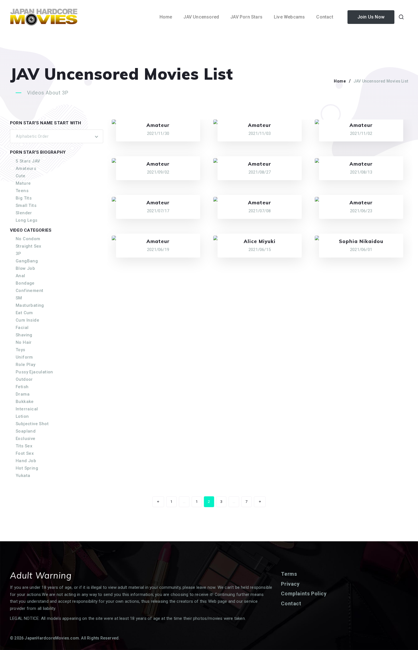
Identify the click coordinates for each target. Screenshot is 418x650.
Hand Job (26, 460)
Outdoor (24, 379)
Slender (24, 212)
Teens (22, 190)
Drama (23, 394)
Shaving (24, 335)
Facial (22, 327)
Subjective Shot (32, 423)
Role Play (26, 364)
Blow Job (25, 268)
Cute (21, 175)
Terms (289, 574)
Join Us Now (370, 17)
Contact (324, 17)
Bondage (25, 283)
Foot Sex (25, 453)
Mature (23, 183)
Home (166, 17)
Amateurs (26, 168)
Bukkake (25, 401)
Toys (20, 349)
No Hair (24, 342)
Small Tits (26, 205)
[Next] (260, 501)
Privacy (290, 584)
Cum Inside (27, 320)
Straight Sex (29, 246)
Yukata (23, 475)
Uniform (24, 357)
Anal (20, 275)
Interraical (27, 409)
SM (19, 298)
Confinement (29, 290)
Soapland (26, 431)
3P (18, 253)
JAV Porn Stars (246, 17)
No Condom (28, 238)
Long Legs (27, 220)
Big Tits (24, 198)
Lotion (22, 416)
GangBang (27, 261)
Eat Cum (24, 312)
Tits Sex (24, 446)
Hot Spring (27, 468)
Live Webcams (289, 17)
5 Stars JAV (28, 161)
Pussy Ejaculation (34, 372)
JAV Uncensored (201, 17)
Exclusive (26, 438)
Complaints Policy (303, 593)
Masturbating (30, 305)
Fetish (22, 386)
